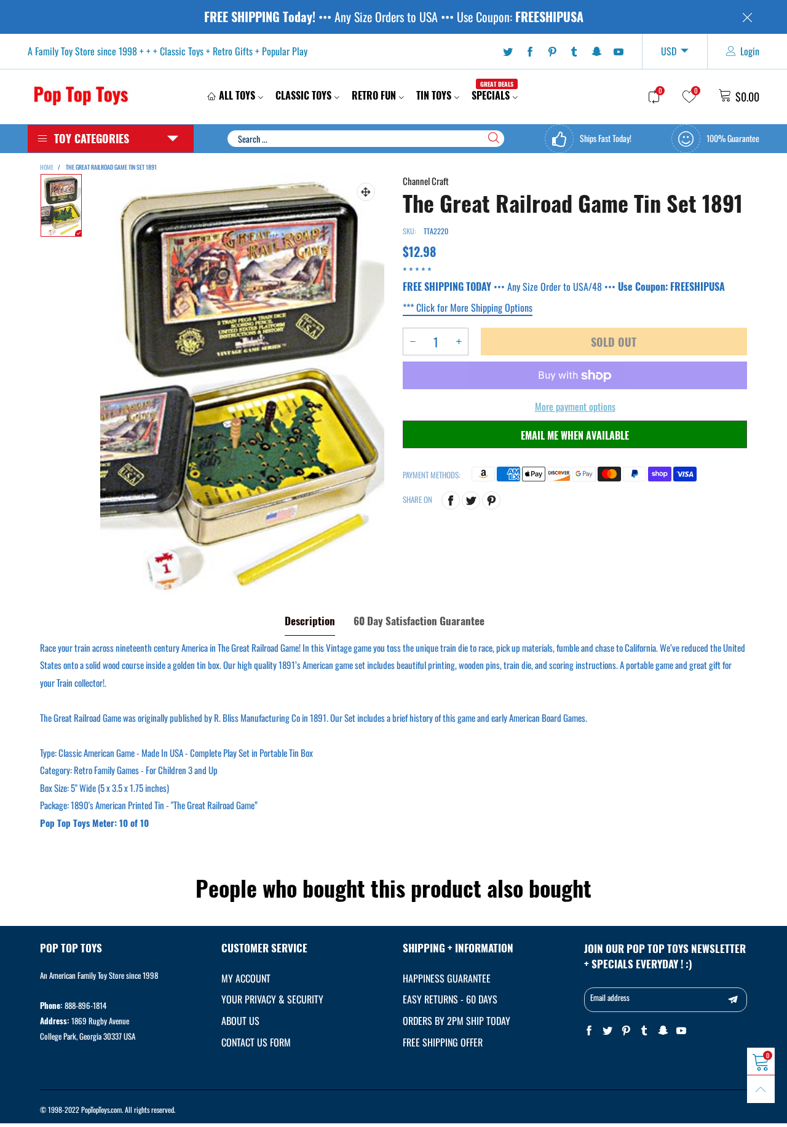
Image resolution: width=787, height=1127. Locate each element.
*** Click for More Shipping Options (467, 307)
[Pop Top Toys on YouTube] (681, 1030)
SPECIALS (492, 95)
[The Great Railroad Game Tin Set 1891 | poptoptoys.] (242, 384)
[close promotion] (747, 17)
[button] (412, 341)
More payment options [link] (575, 406)
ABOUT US (240, 1020)
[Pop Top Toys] (81, 95)
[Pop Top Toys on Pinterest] (626, 1030)
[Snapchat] (596, 51)
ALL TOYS (237, 95)
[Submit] (493, 138)
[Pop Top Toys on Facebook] (589, 1030)
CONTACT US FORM (256, 1042)
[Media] (366, 192)
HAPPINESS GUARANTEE (447, 978)
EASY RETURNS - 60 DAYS (450, 999)
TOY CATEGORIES (91, 138)
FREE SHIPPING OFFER (443, 1042)
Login (749, 51)
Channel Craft (426, 181)
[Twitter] (508, 51)
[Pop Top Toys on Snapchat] (663, 1030)
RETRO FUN (374, 95)
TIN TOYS (433, 95)
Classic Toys (303, 95)
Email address (610, 997)
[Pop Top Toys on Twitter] (607, 1030)
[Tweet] (471, 500)
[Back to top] (761, 1089)
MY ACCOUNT (246, 978)
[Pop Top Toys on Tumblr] (644, 1030)
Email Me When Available (575, 435)
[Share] (450, 500)
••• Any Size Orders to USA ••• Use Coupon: (393, 17)
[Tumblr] (574, 51)
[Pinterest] (552, 51)
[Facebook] (530, 51)
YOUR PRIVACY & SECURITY (272, 999)
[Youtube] (618, 51)
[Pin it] (491, 500)
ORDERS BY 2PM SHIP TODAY (456, 1020)
